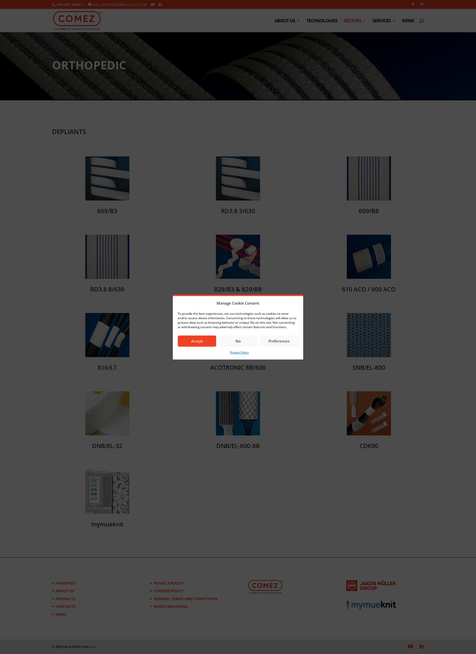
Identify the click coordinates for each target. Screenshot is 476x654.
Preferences (279, 341)
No (238, 341)
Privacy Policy (239, 352)
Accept (197, 341)
